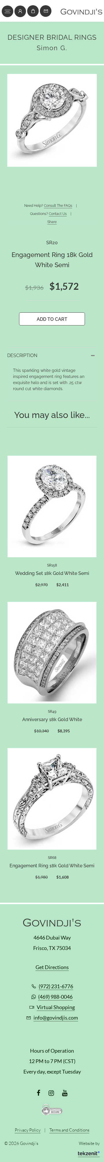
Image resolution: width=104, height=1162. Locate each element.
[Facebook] (38, 1093)
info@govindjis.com (56, 1017)
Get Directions (52, 967)
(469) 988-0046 (55, 996)
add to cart (52, 319)
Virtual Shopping (56, 1007)
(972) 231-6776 (56, 986)
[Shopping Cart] (33, 11)
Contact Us (58, 214)
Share (52, 222)
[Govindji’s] (81, 13)
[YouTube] (65, 1093)
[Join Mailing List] (45, 11)
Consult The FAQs (58, 206)
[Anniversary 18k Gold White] (52, 652)
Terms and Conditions (69, 1130)
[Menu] (7, 11)
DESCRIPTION (22, 355)
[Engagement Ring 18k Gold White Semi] (52, 798)
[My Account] (20, 11)
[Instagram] (51, 1093)
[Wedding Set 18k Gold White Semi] (52, 506)
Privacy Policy (27, 1130)
